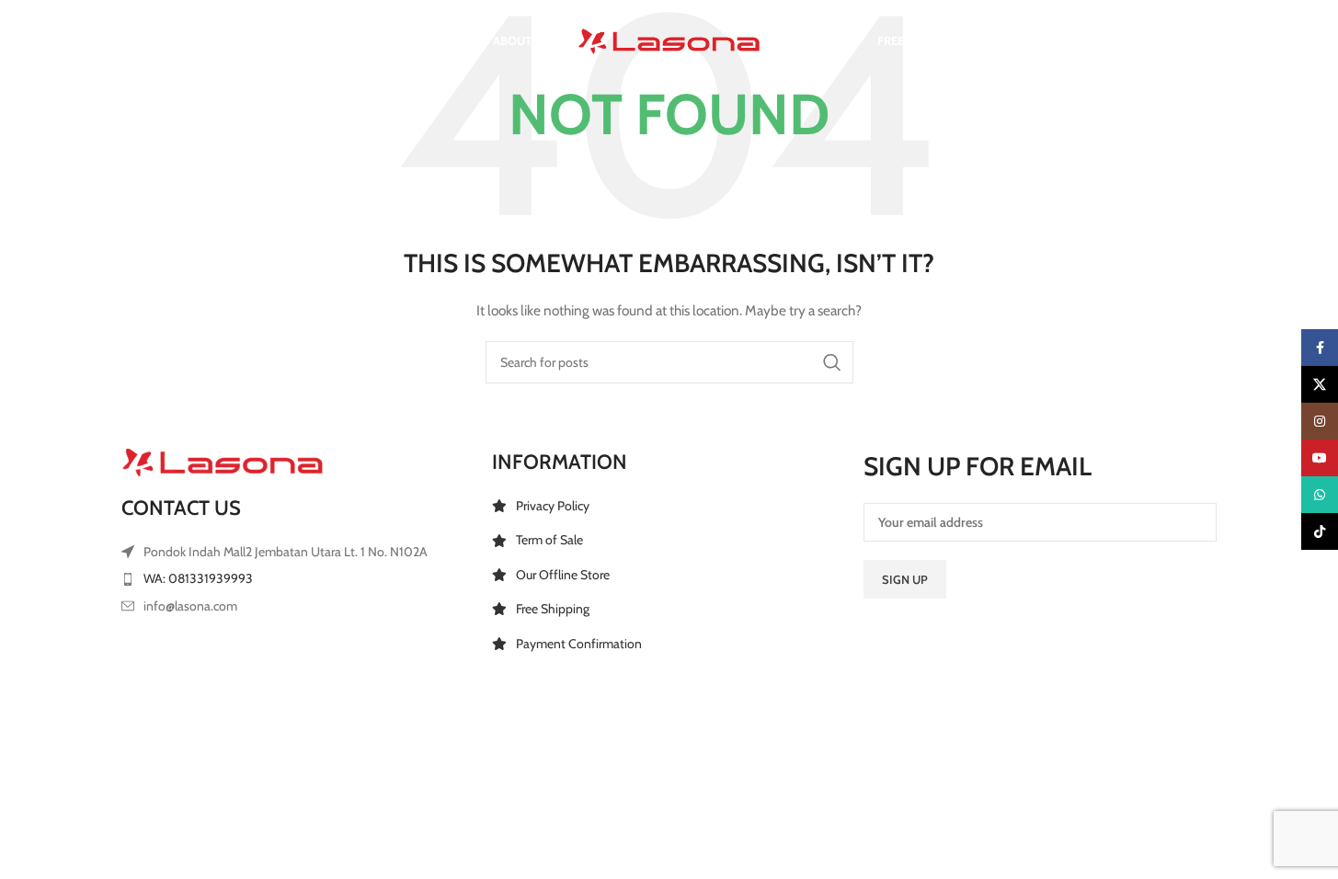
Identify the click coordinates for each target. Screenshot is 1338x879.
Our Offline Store (563, 574)
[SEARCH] (832, 362)
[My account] (1104, 41)
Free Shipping (552, 608)
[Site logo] (669, 39)
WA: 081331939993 (198, 578)
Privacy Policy (552, 505)
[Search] (130, 41)
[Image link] (222, 461)
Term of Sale (549, 539)
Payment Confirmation (579, 643)
